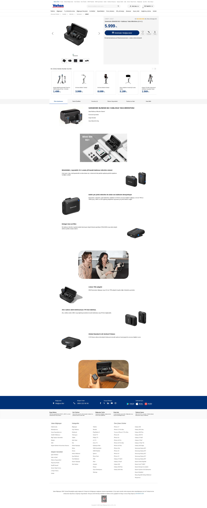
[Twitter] (104, 403)
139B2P (87, 14)
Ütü (73, 442)
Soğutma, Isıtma (146, 11)
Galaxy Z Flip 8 (118, 461)
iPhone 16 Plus (118, 445)
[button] (99, 33)
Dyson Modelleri (139, 472)
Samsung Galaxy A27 (140, 453)
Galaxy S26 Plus (118, 466)
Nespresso (137, 477)
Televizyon (74, 434)
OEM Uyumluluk (97, 448)
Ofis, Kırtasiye (120, 11)
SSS (52, 442)
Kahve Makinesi (76, 453)
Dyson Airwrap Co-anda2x (141, 466)
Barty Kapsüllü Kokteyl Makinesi (143, 475)
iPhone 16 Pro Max (119, 442)
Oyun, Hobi (136, 11)
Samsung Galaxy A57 (140, 448)
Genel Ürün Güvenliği (135, 38)
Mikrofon (71, 14)
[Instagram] (115, 403)
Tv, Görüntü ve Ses (69, 11)
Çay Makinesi (75, 456)
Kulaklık (64, 14)
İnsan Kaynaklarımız (56, 432)
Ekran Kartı (96, 456)
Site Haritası (75, 464)
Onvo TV (95, 442)
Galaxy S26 (117, 464)
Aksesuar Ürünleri (55, 14)
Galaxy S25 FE (139, 434)
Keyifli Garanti (54, 465)
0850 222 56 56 (83, 403)
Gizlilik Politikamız (55, 434)
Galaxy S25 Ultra (139, 429)
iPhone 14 (116, 453)
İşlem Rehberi (54, 454)
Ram (94, 461)
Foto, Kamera (110, 11)
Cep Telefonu (75, 429)
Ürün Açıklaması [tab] (58, 101)
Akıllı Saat (74, 440)
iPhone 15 (116, 450)
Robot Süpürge (76, 445)
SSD (94, 458)
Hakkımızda (54, 426)
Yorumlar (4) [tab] (94, 101)
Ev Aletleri (92, 11)
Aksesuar (128, 11)
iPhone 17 (116, 426)
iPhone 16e (117, 448)
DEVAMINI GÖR (140, 493)
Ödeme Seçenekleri (56, 460)
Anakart (95, 464)
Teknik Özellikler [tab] (76, 101)
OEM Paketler (96, 450)
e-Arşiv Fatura (54, 470)
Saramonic (79, 14)
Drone (73, 450)
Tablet (73, 437)
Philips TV (95, 437)
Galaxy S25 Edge (139, 445)
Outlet (155, 11)
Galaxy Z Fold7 (139, 437)
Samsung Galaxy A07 (140, 458)
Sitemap (95, 472)
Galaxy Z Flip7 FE (139, 442)
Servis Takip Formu (56, 468)
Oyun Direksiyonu (97, 469)
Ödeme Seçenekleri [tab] (112, 101)
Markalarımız (54, 429)
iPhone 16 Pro (117, 440)
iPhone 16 (116, 437)
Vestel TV (95, 434)
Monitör (95, 429)
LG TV (94, 440)
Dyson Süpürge (76, 461)
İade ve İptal (54, 457)
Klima (73, 448)
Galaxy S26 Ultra (118, 469)
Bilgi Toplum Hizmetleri (57, 437)
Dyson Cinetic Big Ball (140, 461)
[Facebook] (100, 403)
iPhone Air (116, 434)
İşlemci (95, 453)
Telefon (52, 11)
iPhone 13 (116, 456)
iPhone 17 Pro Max (119, 429)
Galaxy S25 (138, 426)
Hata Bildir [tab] (148, 101)
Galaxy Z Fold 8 (118, 458)
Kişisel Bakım (100, 11)
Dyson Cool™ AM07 (140, 464)
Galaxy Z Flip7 (138, 440)
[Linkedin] (108, 403)
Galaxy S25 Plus (139, 432)
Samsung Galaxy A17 (140, 456)
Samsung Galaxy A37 (140, 450)
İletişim (53, 440)
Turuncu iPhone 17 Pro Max (121, 432)
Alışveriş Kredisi (55, 462)
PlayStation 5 (96, 432)
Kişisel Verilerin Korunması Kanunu (60, 445)
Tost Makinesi (75, 458)
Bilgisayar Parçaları (82, 11)
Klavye (94, 466)
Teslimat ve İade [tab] (130, 101)
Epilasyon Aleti (96, 445)
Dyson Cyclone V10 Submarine (143, 469)
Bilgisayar (59, 11)
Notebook (74, 432)
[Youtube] (112, 403)
